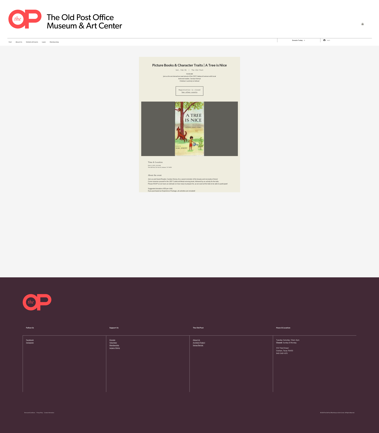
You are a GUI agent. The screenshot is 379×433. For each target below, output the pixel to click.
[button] (362, 23)
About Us (196, 340)
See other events (189, 92)
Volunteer (113, 343)
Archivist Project (199, 343)
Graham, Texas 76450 (284, 351)
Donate (112, 340)
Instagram (30, 343)
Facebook (30, 340)
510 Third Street (282, 348)
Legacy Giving (114, 348)
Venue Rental (198, 345)
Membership (114, 345)
